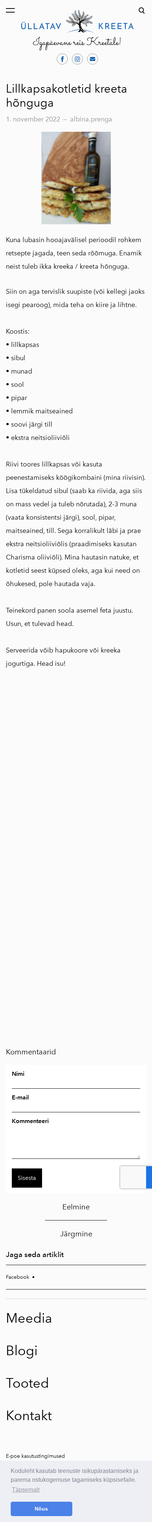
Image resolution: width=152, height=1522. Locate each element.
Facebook (17, 1277)
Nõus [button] (41, 1509)
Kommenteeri (30, 1121)
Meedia (29, 1318)
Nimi (18, 1074)
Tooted (27, 1383)
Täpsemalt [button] (25, 1490)
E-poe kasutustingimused (35, 1456)
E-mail (20, 1098)
